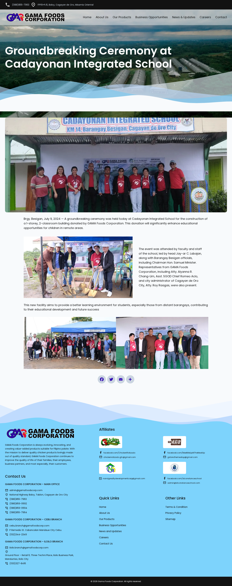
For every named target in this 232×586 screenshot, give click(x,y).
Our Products (106, 519)
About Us (104, 513)
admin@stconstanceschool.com (183, 483)
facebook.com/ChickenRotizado (119, 452)
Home (102, 507)
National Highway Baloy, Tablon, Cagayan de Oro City (38, 494)
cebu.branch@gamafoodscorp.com (29, 525)
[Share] (130, 379)
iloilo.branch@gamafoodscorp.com (28, 547)
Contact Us (106, 543)
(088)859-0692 (18, 503)
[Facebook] (102, 379)
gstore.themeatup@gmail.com (182, 457)
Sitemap (170, 519)
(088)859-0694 (18, 508)
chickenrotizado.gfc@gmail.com (120, 457)
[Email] (121, 379)
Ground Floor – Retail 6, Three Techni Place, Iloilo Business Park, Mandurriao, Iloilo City (39, 557)
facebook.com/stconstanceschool (184, 478)
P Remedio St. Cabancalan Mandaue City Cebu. (35, 530)
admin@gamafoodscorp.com (25, 490)
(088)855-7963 (20, 4)
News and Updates (110, 531)
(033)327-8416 (17, 563)
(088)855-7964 (18, 512)
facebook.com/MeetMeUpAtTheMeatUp (186, 452)
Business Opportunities (112, 525)
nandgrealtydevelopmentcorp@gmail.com (124, 478)
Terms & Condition (176, 507)
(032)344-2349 (18, 534)
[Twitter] (111, 379)
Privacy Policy (173, 513)
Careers (104, 537)
